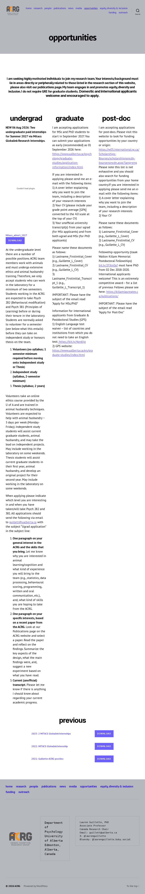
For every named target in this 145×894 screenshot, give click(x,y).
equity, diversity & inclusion (114, 8)
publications (60, 8)
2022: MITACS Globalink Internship (49, 746)
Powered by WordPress (36, 886)
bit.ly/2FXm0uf (108, 265)
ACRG (17, 886)
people (47, 8)
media (79, 8)
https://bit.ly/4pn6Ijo (72, 342)
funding (112, 12)
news (70, 8)
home (28, 8)
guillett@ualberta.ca (23, 522)
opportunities (91, 8)
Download (15, 240)
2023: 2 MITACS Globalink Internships (51, 733)
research (38, 8)
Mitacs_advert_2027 (16, 235)
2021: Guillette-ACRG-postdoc (47, 758)
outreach (123, 12)
